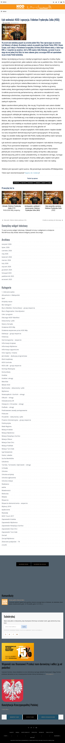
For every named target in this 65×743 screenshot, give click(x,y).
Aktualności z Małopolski (11, 295)
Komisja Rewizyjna (8, 369)
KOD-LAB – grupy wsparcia (11, 366)
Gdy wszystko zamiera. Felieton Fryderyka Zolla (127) (53, 208)
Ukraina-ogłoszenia (9, 478)
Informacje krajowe (9, 343)
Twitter (23, 182)
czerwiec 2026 (7, 251)
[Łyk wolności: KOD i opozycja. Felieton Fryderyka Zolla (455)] (14, 32)
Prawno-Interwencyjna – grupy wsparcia (16, 420)
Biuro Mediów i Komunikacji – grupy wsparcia (18, 308)
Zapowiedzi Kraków (9, 519)
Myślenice (5, 391)
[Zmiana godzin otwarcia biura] (5, 602)
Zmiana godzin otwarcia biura (16, 600)
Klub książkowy (7, 359)
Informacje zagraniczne (10, 350)
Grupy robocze (25, 732)
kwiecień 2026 (7, 257)
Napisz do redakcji (32, 173)
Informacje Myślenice (9, 346)
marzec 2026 (6, 260)
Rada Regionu (7, 426)
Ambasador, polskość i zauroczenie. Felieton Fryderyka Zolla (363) (32, 208)
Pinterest (30, 182)
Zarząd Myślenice (8, 538)
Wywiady (5, 513)
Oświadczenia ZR (8, 401)
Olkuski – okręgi (7, 398)
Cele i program (7, 314)
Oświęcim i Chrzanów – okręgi (13, 404)
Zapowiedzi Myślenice (10, 522)
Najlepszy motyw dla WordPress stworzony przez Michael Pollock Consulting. (33, 740)
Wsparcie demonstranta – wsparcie (15, 503)
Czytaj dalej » (5, 709)
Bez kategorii (6, 305)
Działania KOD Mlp (8, 327)
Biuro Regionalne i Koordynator (13, 311)
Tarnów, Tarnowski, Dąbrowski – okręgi (16, 465)
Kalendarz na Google (40, 564)
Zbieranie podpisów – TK (11, 542)
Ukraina (4, 471)
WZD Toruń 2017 (8, 516)
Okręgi (17, 732)
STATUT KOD (30, 717)
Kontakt (32, 737)
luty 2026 (5, 263)
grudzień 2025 (7, 270)
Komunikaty (6, 372)
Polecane (5, 414)
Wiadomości (6, 490)
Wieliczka (5, 494)
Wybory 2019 (6, 506)
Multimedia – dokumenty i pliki (13, 388)
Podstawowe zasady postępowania (14, 410)
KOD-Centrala (7, 362)
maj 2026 (5, 254)
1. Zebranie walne (8, 292)
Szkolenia (5, 462)
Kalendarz (57, 735)
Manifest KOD (14, 717)
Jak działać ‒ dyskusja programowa (14, 356)
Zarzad (4, 535)
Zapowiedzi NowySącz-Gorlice (12, 526)
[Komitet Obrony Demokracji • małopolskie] (32, 6)
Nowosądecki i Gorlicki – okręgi (13, 394)
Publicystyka (6, 423)
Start (5, 735)
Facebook (16, 182)
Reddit (44, 182)
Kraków (4, 375)
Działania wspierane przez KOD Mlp (15, 330)
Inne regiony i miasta (9, 353)
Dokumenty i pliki (8, 321)
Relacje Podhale (7, 446)
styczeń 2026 (6, 267)
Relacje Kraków (7, 430)
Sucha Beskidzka (8, 458)
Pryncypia (34, 732)
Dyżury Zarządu (7, 324)
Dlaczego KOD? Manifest (10, 318)
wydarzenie (6, 510)
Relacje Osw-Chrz (8, 442)
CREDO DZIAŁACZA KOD (48, 717)
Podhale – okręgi (8, 407)
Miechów (5, 382)
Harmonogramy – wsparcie (11, 340)
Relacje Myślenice (8, 433)
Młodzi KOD (6, 385)
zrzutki (4, 545)
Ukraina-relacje (7, 481)
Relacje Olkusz (7, 439)
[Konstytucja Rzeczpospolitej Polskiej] (32, 690)
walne (4, 487)
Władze (4, 497)
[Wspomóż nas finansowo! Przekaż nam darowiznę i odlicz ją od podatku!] (32, 652)
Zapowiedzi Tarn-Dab (9, 532)
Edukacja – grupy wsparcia (11, 334)
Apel (3, 298)
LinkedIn (38, 182)
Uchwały (5, 468)
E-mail (49, 182)
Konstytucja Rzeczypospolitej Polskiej (20, 705)
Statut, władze (7, 455)
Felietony (15, 23)
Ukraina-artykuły (8, 474)
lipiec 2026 (5, 247)
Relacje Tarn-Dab (8, 449)
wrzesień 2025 (7, 279)
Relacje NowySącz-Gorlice (11, 436)
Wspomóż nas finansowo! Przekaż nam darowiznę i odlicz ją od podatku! (32, 665)
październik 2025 (8, 276)
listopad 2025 (7, 273)
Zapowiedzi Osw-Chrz (9, 529)
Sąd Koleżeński (7, 452)
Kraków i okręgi (7, 378)
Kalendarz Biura (23, 564)
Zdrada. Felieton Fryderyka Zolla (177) (11, 207)
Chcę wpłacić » (50, 674)
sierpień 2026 (6, 244)
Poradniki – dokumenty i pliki (12, 417)
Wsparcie (5, 500)
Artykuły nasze (7, 302)
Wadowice (5, 484)
